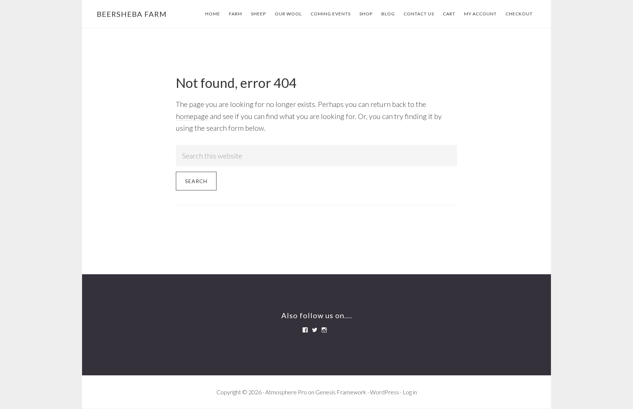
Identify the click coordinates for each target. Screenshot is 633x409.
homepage (192, 116)
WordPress (384, 391)
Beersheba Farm (132, 14)
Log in (410, 391)
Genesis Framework (340, 391)
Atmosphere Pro (286, 391)
